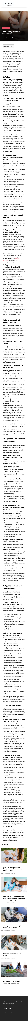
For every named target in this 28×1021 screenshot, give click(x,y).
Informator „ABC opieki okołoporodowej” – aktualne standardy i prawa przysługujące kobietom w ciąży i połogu (14, 898)
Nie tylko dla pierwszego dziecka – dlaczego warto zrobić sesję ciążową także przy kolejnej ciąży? (14, 868)
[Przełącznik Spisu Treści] (11, 46)
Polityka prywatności (7, 1013)
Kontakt (4, 1010)
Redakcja (8, 873)
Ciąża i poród (6, 28)
